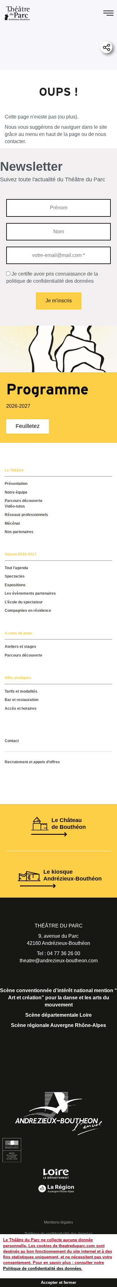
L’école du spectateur (24, 602)
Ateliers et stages (20, 646)
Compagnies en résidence (28, 610)
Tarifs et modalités (21, 691)
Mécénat (12, 523)
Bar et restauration (21, 700)
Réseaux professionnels (26, 515)
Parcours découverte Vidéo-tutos (23, 503)
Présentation (16, 483)
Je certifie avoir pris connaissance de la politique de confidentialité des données (52, 277)
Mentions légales (58, 1222)
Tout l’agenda (16, 568)
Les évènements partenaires (30, 593)
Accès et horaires (21, 708)
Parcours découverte (23, 655)
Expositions (15, 585)
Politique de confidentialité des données (42, 1268)
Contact (12, 741)
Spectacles (15, 576)
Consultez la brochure (30, 721)
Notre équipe (16, 492)
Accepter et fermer (58, 1282)
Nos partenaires (19, 532)
